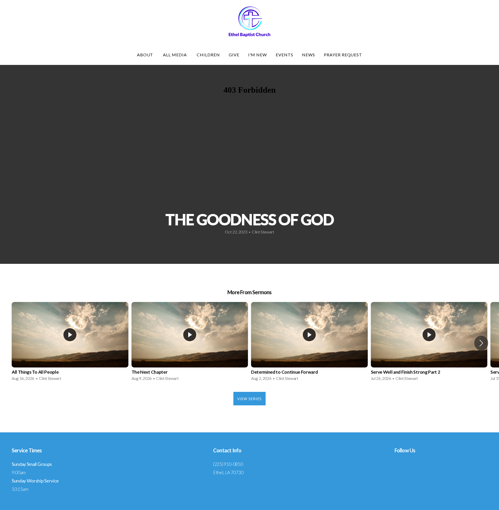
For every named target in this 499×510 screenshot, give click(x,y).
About (145, 54)
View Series (249, 398)
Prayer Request (343, 54)
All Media (175, 54)
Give (234, 54)
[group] (70, 343)
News (308, 54)
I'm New (257, 54)
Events (284, 54)
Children (208, 54)
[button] (481, 343)
